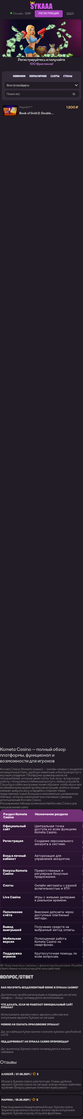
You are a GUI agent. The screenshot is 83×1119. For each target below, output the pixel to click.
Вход (70, 13)
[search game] (73, 94)
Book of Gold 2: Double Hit (37, 113)
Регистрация (49, 13)
